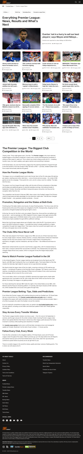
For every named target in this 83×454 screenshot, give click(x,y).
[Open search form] (75, 2)
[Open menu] (80, 2)
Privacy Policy (6, 366)
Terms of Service (7, 375)
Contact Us (5, 363)
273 (49, 138)
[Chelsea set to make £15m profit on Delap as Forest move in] (71, 119)
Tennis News (5, 412)
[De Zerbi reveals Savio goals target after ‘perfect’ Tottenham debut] (71, 77)
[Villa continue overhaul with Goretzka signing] (31, 56)
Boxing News (5, 399)
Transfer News (46, 360)
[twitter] (7, 420)
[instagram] (11, 420)
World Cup (17, 12)
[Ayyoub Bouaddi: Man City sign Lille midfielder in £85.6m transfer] (11, 119)
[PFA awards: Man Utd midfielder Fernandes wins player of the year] (51, 119)
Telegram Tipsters (47, 372)
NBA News (5, 393)
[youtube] (14, 420)
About (4, 360)
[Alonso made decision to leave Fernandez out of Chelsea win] (11, 56)
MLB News (5, 409)
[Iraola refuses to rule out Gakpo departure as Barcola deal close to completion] (51, 56)
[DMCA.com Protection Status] (30, 447)
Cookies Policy (6, 369)
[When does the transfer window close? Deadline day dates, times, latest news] (31, 119)
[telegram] (18, 420)
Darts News (5, 402)
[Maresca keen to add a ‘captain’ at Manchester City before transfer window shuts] (31, 77)
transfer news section (11, 325)
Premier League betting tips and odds (32, 297)
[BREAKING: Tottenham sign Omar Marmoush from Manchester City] (71, 56)
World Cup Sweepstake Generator (52, 363)
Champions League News (39, 12)
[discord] (21, 420)
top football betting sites (46, 304)
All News (5, 12)
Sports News (46, 366)
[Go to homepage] (6, 2)
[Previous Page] (30, 138)
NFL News (5, 396)
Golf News (5, 406)
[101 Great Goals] (41, 428)
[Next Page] (52, 138)
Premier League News (8, 387)
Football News (9, 6)
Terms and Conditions (8, 372)
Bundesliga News (27, 12)
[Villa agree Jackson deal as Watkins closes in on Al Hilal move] (11, 98)
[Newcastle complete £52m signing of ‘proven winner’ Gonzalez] (31, 98)
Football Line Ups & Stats (49, 369)
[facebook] (3, 420)
